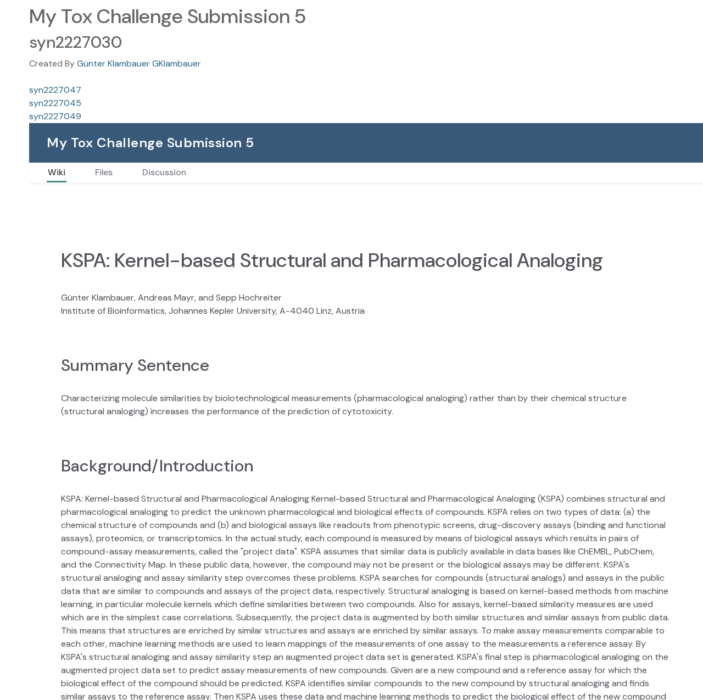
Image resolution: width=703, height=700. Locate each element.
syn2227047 (55, 90)
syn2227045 (55, 103)
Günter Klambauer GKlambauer (139, 63)
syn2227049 (55, 116)
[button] (15, 58)
